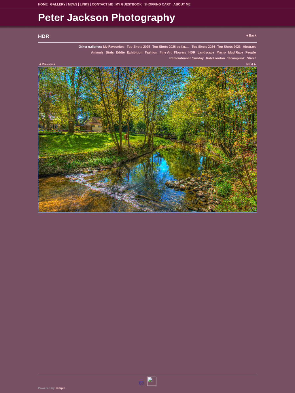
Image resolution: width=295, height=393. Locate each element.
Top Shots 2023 (229, 46)
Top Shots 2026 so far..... (170, 46)
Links (84, 4)
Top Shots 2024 (203, 46)
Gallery (57, 4)
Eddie (120, 52)
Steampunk (236, 58)
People (250, 52)
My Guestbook (129, 4)
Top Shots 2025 (138, 46)
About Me (181, 4)
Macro (221, 52)
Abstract (249, 46)
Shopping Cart (157, 4)
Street (251, 58)
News (72, 4)
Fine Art (166, 52)
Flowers (180, 52)
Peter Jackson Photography (106, 17)
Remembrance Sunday (186, 58)
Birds (110, 52)
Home (43, 4)
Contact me (102, 4)
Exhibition (135, 52)
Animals (97, 52)
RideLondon (215, 58)
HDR (191, 52)
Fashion (151, 52)
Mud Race (235, 52)
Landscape (206, 52)
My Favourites (113, 46)
